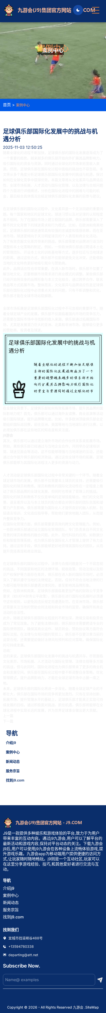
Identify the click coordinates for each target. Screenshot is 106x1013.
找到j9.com (15, 780)
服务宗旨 (13, 771)
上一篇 (8, 716)
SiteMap (92, 1007)
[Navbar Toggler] (95, 8)
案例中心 (13, 752)
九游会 (78, 1007)
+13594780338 (21, 946)
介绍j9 (11, 742)
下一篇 (8, 721)
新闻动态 (13, 761)
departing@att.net (23, 955)
